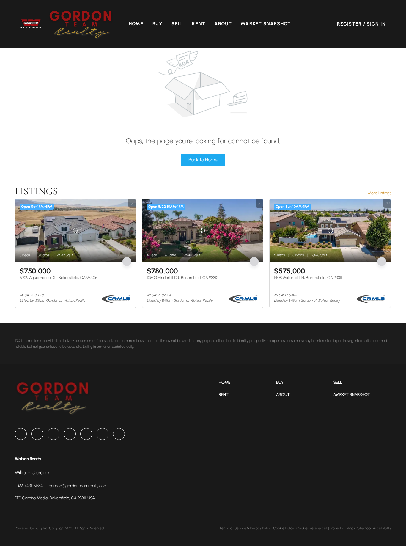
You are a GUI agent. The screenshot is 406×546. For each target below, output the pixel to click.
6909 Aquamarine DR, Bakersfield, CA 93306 (58, 277)
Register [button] (349, 24)
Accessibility (382, 528)
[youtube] (102, 434)
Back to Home (203, 160)
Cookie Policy (283, 528)
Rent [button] (198, 23)
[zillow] (53, 434)
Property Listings (342, 528)
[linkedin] (37, 434)
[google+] (119, 434)
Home (136, 23)
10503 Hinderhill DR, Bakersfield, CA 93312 (182, 277)
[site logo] (52, 399)
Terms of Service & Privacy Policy (245, 528)
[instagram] (86, 434)
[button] (30, 23)
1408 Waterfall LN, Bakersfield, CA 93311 (308, 277)
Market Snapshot (266, 23)
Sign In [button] (376, 24)
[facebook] (21, 434)
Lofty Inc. (41, 528)
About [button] (223, 23)
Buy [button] (157, 23)
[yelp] (70, 434)
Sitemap (364, 528)
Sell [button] (177, 23)
